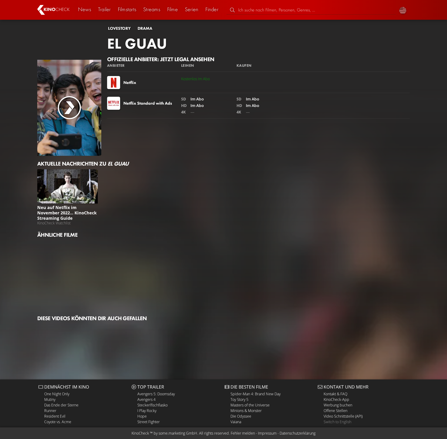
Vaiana (235, 421)
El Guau (137, 43)
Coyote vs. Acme (57, 421)
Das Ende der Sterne (61, 405)
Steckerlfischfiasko (152, 405)
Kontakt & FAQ (335, 394)
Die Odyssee (240, 416)
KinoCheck (140, 433)
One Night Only (56, 394)
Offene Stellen (335, 410)
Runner (50, 410)
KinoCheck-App (336, 399)
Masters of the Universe (250, 405)
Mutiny (49, 399)
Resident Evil (54, 416)
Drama (145, 28)
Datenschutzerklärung (297, 433)
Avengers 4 (146, 399)
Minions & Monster (246, 410)
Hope (142, 416)
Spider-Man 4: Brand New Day (255, 394)
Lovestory (119, 28)
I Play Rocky (146, 410)
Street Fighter (148, 421)
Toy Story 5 (239, 399)
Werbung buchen (338, 405)
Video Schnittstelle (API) (343, 416)
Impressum (267, 433)
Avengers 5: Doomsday (156, 394)
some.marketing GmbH (178, 433)
